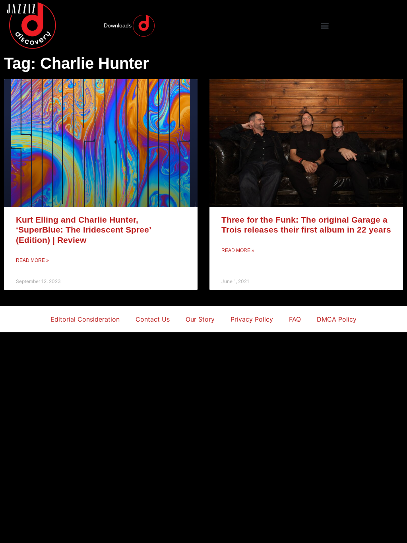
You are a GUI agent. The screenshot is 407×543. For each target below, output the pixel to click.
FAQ (295, 319)
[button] (324, 25)
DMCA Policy (337, 319)
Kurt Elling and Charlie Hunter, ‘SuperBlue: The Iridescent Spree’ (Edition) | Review (83, 229)
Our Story (200, 319)
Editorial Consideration (85, 319)
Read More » (32, 260)
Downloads (118, 25)
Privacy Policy (252, 319)
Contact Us (153, 319)
